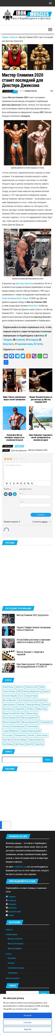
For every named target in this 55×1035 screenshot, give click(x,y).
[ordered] (21, 483)
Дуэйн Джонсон (9, 704)
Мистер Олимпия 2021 (30, 722)
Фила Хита (33, 305)
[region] (27, 1014)
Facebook (20, 339)
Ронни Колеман (8, 298)
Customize (27, 1022)
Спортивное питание (16, 968)
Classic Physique (9, 691)
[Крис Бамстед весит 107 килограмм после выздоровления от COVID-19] (8, 667)
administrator (31, 91)
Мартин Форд (32, 713)
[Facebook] (10, 494)
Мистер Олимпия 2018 (11, 718)
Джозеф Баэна (41, 700)
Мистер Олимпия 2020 (37, 450)
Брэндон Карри (31, 696)
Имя (21, 493)
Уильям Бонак (20, 735)
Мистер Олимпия (14, 948)
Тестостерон (8, 735)
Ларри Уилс (20, 709)
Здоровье (12, 958)
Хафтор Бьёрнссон (36, 740)
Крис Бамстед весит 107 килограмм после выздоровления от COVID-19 (35, 665)
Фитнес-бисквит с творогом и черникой (30, 653)
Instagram (33, 339)
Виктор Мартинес (9, 700)
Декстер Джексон (19, 450)
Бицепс (46, 691)
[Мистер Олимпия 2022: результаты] (8, 618)
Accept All (27, 1015)
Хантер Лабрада (20, 740)
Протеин (6, 726)
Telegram (7, 339)
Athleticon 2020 (32, 687)
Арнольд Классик (15, 938)
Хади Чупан (7, 740)
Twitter (39, 344)
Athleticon (20, 687)
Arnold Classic (8, 687)
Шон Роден (19, 744)
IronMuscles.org (20, 867)
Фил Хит (31, 735)
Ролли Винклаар (18, 726)
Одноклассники (25, 344)
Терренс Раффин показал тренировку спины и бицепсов (34, 628)
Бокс (21, 696)
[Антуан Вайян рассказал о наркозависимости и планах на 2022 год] (8, 643)
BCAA (42, 687)
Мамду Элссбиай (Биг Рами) (14, 713)
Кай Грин (21, 704)
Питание (11, 963)
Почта (22, 502)
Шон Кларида (8, 744)
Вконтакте (8, 344)
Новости (13, 37)
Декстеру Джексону (24, 283)
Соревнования (11, 934)
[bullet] (24, 483)
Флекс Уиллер (23, 298)
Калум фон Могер (33, 704)
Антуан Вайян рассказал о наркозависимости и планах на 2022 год (34, 641)
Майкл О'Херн (41, 709)
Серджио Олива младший (30, 731)
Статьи (8, 954)
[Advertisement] (27, 575)
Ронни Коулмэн (32, 726)
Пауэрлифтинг (46, 722)
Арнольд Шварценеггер (32, 691)
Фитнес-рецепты (13, 978)
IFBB (19, 691)
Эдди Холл (39, 744)
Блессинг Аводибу (10, 696)
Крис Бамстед (8, 709)
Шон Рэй (29, 744)
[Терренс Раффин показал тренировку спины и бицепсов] (8, 631)
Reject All (27, 1029)
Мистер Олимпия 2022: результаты (33, 615)
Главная (5, 37)
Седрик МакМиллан (10, 731)
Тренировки (12, 973)
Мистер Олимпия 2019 (30, 718)
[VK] (6, 494)
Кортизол (46, 704)
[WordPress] (15, 494)
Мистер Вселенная (15, 943)
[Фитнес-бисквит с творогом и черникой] (8, 655)
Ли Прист (30, 709)
